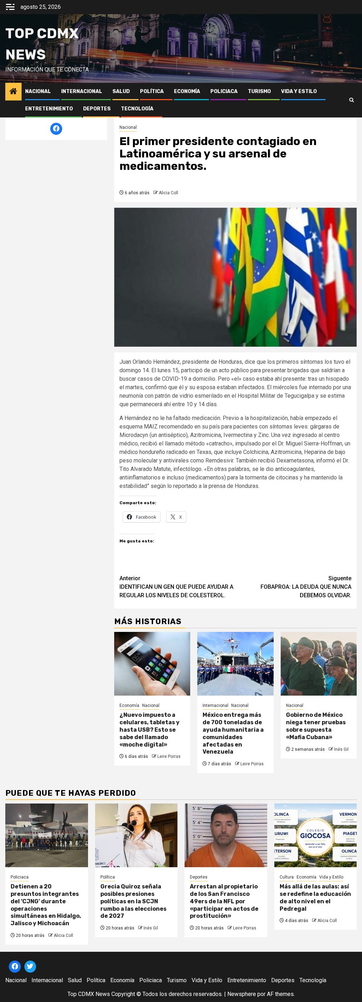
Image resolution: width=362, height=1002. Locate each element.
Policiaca (224, 91)
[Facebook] (56, 129)
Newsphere (241, 994)
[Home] (13, 92)
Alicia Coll (168, 192)
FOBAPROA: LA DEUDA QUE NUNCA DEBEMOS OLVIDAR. (306, 587)
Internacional (81, 91)
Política (152, 91)
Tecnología (137, 109)
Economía (187, 91)
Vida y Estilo (299, 91)
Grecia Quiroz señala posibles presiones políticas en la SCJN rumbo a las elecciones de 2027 (133, 901)
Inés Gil (341, 749)
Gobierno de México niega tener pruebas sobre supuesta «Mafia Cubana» (316, 726)
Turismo (259, 91)
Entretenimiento (49, 109)
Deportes (97, 109)
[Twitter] (30, 966)
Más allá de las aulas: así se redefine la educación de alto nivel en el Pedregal (315, 897)
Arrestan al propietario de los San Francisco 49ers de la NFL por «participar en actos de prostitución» (224, 901)
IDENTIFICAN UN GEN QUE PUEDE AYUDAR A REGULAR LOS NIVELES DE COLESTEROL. (176, 587)
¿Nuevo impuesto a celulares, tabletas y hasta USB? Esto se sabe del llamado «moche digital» (149, 730)
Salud (121, 91)
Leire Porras (169, 756)
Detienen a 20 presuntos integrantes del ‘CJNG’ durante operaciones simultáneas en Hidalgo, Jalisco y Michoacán (46, 905)
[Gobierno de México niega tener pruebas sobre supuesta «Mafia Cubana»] (319, 664)
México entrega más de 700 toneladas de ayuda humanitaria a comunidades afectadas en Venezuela (233, 733)
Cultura (287, 877)
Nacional (38, 91)
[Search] (351, 100)
